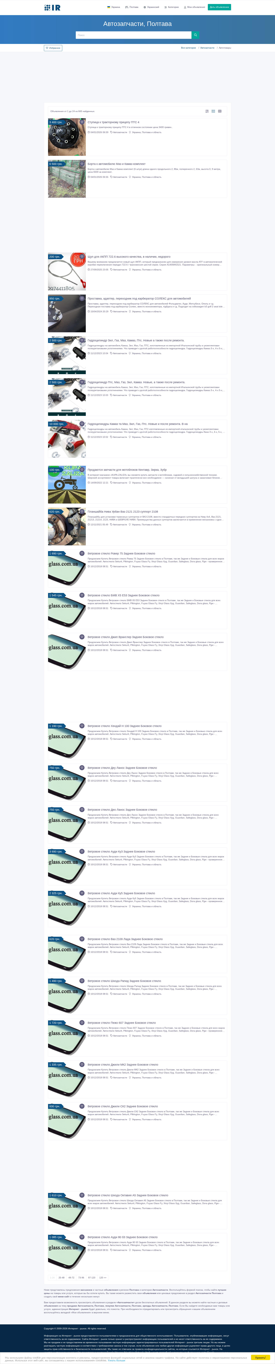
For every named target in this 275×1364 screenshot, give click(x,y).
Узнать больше (116, 1360)
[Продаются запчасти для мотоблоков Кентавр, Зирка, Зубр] (67, 485)
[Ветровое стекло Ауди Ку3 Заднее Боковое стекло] (67, 866)
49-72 (71, 1277)
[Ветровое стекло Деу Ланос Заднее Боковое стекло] (67, 783)
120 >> (102, 1277)
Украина (115, 7)
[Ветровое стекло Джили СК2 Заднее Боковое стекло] (67, 1121)
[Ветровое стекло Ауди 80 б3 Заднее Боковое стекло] (67, 1252)
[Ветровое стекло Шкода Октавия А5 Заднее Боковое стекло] (67, 1210)
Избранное (54, 48)
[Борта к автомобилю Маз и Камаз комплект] (67, 179)
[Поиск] (195, 35)
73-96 (81, 1277)
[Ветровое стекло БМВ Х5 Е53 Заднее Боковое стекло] (67, 610)
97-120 (91, 1277)
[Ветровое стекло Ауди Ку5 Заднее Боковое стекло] (67, 908)
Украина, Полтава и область (146, 132)
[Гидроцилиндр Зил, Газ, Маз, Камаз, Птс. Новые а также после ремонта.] (67, 355)
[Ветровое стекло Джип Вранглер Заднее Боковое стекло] (67, 652)
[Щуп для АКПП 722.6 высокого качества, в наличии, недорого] (67, 271)
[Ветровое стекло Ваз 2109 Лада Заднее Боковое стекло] (67, 954)
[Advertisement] (137, 76)
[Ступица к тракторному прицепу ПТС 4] (67, 137)
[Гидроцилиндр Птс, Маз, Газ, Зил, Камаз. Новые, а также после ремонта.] (67, 397)
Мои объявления (196, 7)
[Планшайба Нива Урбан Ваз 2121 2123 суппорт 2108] (67, 526)
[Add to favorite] (82, 122)
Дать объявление (219, 7)
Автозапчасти (207, 47)
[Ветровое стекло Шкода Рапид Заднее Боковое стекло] (67, 996)
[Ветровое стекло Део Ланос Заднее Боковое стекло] (67, 824)
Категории (173, 7)
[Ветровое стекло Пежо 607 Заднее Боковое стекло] (67, 1038)
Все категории (188, 47)
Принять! (260, 1357)
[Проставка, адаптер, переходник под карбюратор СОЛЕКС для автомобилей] (67, 313)
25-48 (61, 1277)
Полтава (134, 7)
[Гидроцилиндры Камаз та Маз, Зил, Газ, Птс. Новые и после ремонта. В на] (67, 439)
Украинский (153, 7)
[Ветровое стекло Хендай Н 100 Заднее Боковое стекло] (67, 741)
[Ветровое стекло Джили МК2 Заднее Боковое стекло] (67, 1079)
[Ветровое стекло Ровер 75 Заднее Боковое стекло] (67, 568)
